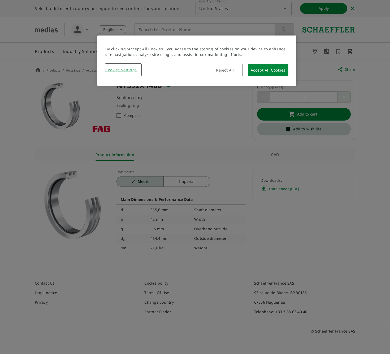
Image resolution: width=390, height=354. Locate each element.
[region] (196, 61)
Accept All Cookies (268, 70)
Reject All (225, 70)
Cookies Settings (121, 69)
